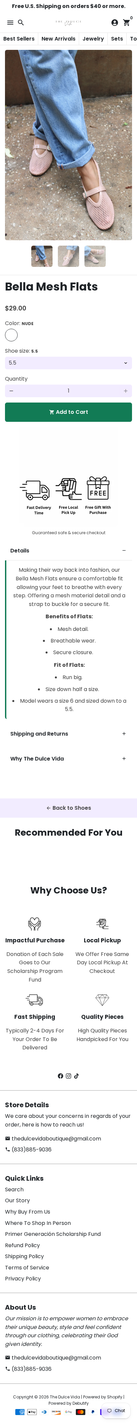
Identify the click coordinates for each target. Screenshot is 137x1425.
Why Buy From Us (27, 1212)
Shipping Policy (24, 1256)
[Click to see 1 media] (42, 256)
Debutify (80, 1403)
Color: (19, 323)
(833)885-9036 (28, 1149)
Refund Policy (22, 1245)
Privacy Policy (23, 1278)
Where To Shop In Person (38, 1223)
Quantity (16, 379)
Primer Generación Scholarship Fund (53, 1234)
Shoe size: (21, 351)
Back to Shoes (68, 808)
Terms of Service (27, 1267)
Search (14, 1189)
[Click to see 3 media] (95, 256)
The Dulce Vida (65, 1397)
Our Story (17, 1200)
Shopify (114, 1397)
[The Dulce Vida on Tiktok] (76, 1076)
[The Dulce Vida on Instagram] (68, 1076)
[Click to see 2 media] (68, 256)
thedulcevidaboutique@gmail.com (53, 1138)
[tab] (68, 551)
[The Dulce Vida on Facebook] (60, 1076)
